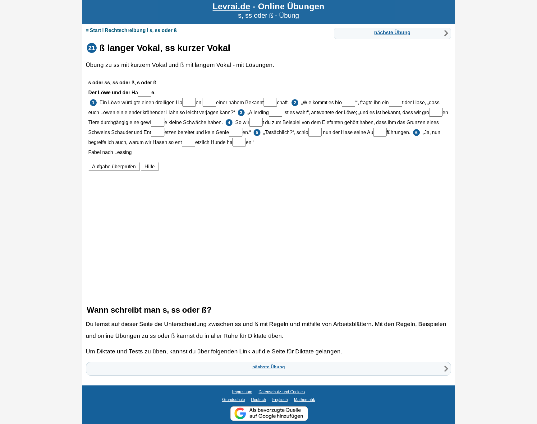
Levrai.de (231, 6)
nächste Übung (392, 32)
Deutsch (258, 399)
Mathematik (304, 399)
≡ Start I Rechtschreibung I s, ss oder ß (131, 30)
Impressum (242, 391)
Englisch (280, 399)
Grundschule (233, 399)
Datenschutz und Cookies (282, 391)
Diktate (304, 351)
